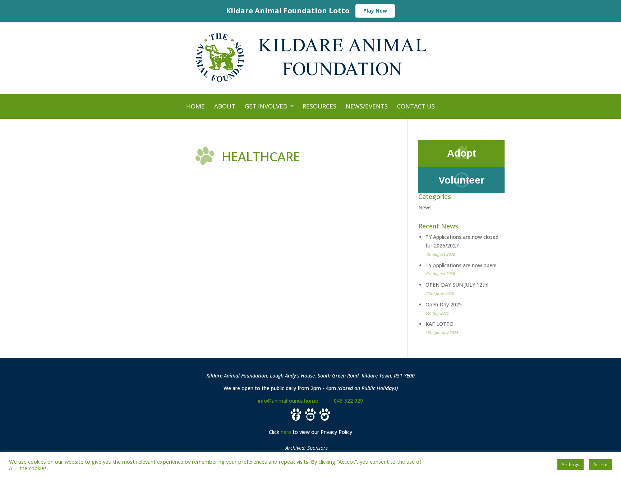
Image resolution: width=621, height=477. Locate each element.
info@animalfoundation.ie (288, 400)
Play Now (375, 10)
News (425, 207)
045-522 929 (348, 400)
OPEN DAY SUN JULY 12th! (457, 284)
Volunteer (461, 180)
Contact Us (416, 106)
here (286, 432)
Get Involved (266, 106)
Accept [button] (600, 464)
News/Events (367, 106)
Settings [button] (570, 464)
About (224, 106)
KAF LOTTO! (440, 323)
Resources (319, 106)
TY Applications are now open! (461, 265)
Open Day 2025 (444, 304)
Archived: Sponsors (306, 447)
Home (195, 106)
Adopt (461, 153)
